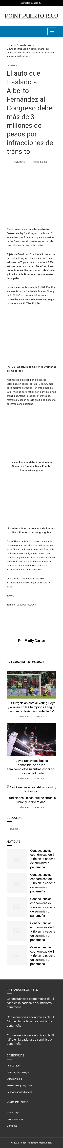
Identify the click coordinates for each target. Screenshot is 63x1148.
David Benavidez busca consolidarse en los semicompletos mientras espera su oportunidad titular (31, 767)
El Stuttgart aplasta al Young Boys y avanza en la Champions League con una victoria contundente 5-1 (31, 707)
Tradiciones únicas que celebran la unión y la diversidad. (31, 800)
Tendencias (13, 66)
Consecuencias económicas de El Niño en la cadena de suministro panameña (42, 859)
